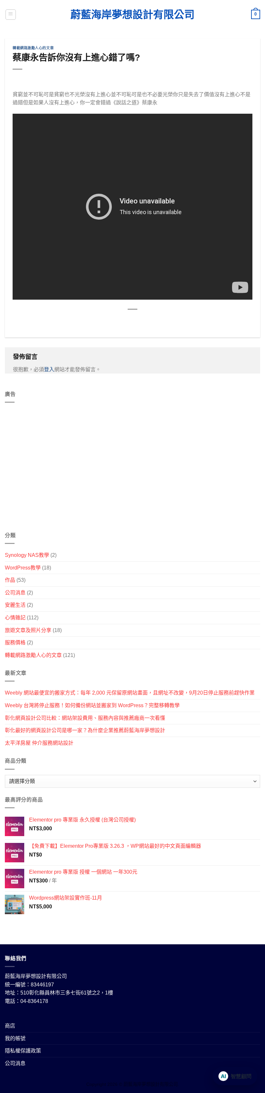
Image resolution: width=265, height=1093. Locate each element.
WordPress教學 (23, 567)
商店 (10, 1026)
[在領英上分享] (161, 320)
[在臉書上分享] (115, 320)
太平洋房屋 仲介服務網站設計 (39, 743)
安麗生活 (15, 605)
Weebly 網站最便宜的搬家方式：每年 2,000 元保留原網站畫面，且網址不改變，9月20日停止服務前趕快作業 (130, 693)
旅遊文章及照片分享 (28, 630)
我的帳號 (15, 1038)
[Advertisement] (132, 469)
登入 (49, 369)
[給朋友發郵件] (138, 320)
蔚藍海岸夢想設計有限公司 (132, 14)
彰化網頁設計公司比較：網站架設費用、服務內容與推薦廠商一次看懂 (85, 718)
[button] (10, 14)
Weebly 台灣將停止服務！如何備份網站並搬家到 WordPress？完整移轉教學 (92, 705)
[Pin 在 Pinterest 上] (150, 320)
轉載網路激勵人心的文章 (33, 48)
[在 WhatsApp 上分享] (103, 320)
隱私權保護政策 (23, 1050)
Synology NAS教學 (27, 555)
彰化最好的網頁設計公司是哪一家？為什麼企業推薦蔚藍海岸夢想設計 (85, 730)
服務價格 (15, 642)
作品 (10, 580)
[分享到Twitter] (126, 320)
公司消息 (15, 592)
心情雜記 (15, 617)
